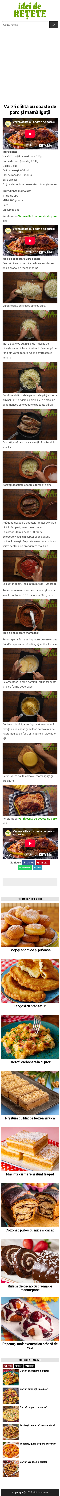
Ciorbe (18, 1366)
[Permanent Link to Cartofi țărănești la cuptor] (11, 1396)
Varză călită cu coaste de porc (37, 216)
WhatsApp (25, 867)
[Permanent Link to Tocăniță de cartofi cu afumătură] (11, 1432)
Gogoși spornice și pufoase (30, 950)
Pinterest (44, 862)
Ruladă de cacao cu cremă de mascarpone (30, 1288)
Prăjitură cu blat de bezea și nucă (30, 1118)
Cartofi (8, 1366)
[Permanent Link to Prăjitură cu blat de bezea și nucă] (30, 1093)
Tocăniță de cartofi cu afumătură (37, 1425)
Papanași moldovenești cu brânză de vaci (30, 1345)
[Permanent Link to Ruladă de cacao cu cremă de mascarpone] (30, 1261)
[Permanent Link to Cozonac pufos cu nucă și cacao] (30, 1205)
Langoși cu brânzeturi (30, 1006)
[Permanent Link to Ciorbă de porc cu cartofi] (11, 1414)
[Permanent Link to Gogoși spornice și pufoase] (30, 925)
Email (39, 867)
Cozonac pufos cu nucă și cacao (30, 1230)
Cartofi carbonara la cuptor (30, 1062)
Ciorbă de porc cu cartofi (33, 1407)
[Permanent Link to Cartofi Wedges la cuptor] (11, 1468)
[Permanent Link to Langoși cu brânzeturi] (30, 981)
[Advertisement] (30, 61)
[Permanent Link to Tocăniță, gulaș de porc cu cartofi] (11, 1450)
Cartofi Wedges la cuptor (33, 1461)
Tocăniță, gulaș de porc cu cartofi (38, 1443)
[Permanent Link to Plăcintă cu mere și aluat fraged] (30, 1149)
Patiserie (29, 1366)
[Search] (53, 24)
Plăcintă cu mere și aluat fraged (30, 1174)
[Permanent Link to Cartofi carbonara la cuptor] (30, 1037)
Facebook (30, 862)
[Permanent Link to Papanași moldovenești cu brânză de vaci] (30, 1319)
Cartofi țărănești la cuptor (34, 1389)
